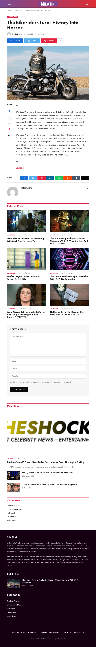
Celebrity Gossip (13, 505)
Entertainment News (14, 509)
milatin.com (18, 34)
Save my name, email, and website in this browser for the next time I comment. (42, 382)
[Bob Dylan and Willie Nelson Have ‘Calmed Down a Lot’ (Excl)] (13, 475)
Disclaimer (33, 633)
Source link (20, 168)
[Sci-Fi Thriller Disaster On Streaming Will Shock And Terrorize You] (26, 221)
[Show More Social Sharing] (60, 40)
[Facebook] (9, 111)
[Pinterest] (9, 129)
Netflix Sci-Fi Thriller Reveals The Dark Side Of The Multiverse (67, 313)
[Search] (86, 3)
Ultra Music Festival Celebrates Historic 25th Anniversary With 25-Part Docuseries (51, 581)
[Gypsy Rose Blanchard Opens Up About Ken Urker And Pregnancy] (13, 487)
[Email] (9, 135)
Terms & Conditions (50, 633)
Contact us (79, 633)
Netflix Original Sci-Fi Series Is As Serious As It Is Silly (24, 278)
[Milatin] (48, 4)
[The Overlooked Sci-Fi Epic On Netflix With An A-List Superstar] (69, 259)
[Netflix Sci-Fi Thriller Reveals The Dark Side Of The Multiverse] (69, 295)
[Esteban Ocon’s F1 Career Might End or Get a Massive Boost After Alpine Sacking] (48, 433)
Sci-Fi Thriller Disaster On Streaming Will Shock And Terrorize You (25, 240)
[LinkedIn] (9, 123)
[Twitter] (9, 117)
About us (66, 633)
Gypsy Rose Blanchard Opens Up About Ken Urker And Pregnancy (49, 485)
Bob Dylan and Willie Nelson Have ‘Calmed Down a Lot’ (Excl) (47, 473)
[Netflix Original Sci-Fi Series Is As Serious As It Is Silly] (26, 259)
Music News (11, 521)
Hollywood (11, 459)
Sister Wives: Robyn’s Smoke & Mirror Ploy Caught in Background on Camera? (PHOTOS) (26, 314)
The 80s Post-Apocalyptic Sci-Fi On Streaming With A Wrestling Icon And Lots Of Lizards (69, 241)
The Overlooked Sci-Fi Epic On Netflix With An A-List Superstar (69, 278)
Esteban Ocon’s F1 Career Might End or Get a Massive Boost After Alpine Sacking (46, 462)
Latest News (12, 17)
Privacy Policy (19, 633)
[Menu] (9, 3)
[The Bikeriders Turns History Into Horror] (48, 73)
